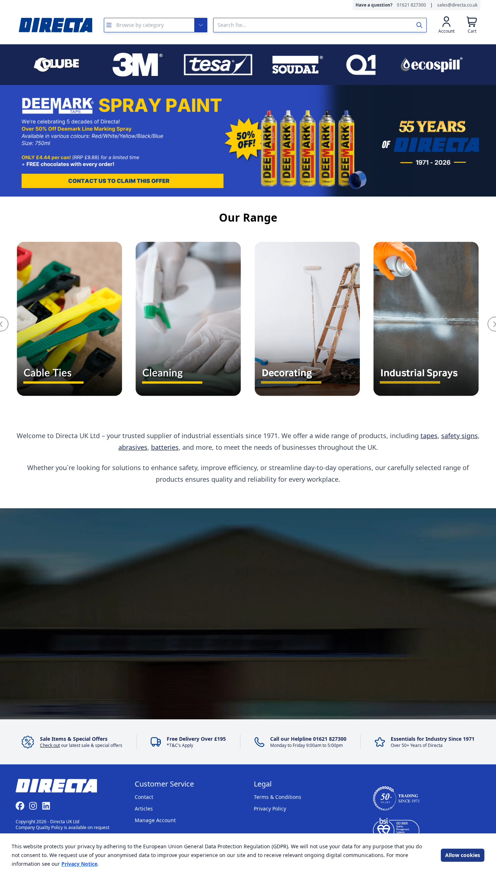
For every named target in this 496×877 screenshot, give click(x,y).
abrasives (132, 447)
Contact (144, 796)
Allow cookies (462, 855)
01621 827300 (411, 5)
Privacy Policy (270, 808)
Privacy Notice (79, 863)
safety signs (459, 435)
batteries (165, 447)
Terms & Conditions (277, 796)
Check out (50, 745)
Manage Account (155, 820)
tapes (429, 435)
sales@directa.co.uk (457, 5)
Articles (144, 808)
